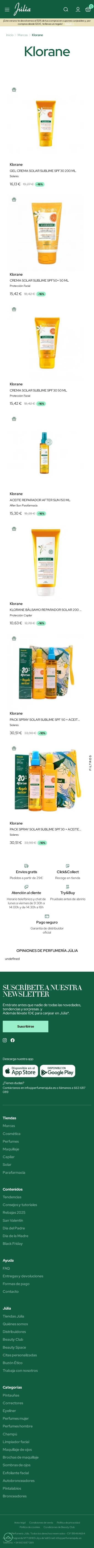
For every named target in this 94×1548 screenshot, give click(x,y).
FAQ (6, 1268)
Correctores (13, 1403)
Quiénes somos (15, 1324)
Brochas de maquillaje (21, 1457)
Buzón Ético (13, 1363)
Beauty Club (13, 1339)
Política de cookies (30, 1527)
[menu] (6, 9)
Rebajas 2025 (14, 1213)
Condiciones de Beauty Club (59, 1527)
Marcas (9, 1126)
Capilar (9, 1157)
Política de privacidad (68, 1522)
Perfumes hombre (18, 1426)
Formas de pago (16, 1284)
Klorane (16, 165)
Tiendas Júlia (13, 1316)
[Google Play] (56, 1071)
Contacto (11, 1292)
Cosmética (12, 1134)
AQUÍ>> (69, 23)
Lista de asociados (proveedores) (27, 809)
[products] (10, 1539)
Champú (10, 1434)
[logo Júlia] (26, 9)
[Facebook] (12, 1040)
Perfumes (11, 1141)
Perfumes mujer (16, 1419)
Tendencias (12, 1197)
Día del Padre (14, 1228)
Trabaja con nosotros (20, 1371)
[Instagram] (5, 1040)
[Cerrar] (85, 710)
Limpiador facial (16, 1442)
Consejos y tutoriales (20, 1205)
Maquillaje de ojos (17, 1450)
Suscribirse (25, 1026)
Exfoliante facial (16, 1473)
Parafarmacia (14, 1173)
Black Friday (13, 1244)
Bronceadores (14, 1496)
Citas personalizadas (20, 1355)
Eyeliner (9, 1411)
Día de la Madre (15, 1236)
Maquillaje (11, 1149)
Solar (7, 1165)
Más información (31, 772)
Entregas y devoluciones (23, 1276)
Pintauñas (11, 1395)
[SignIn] (78, 9)
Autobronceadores (18, 1481)
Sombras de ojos (16, 1465)
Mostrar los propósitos (47, 833)
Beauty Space (14, 1347)
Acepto (47, 821)
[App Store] (20, 1071)
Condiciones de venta (41, 1522)
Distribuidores (14, 1332)
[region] (46, 774)
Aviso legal (20, 1522)
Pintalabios (12, 1488)
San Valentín (13, 1221)
